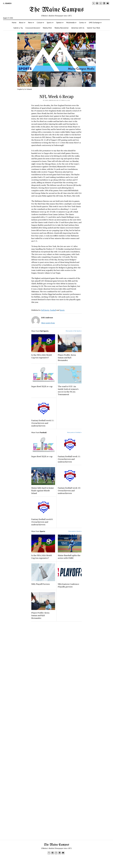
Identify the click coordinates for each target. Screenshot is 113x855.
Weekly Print (47, 28)
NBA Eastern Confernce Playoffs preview (68, 585)
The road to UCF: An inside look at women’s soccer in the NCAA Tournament (68, 390)
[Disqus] (56, 651)
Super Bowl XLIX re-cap (41, 386)
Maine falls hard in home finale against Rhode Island (42, 490)
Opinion (59, 22)
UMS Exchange (94, 22)
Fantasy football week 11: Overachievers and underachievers (42, 423)
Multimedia (70, 22)
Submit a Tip (18, 28)
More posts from (48, 323)
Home (14, 22)
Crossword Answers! (32, 28)
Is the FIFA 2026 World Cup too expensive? (41, 356)
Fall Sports (45, 310)
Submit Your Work (93, 28)
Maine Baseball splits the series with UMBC (69, 556)
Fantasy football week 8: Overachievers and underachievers (42, 522)
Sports (49, 22)
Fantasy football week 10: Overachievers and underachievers (69, 490)
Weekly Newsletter (62, 28)
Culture (39, 22)
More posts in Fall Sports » (74, 331)
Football (53, 310)
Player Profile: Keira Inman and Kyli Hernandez (67, 358)
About (21, 22)
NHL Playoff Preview (40, 584)
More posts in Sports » (75, 531)
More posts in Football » (74, 432)
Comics (81, 22)
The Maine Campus (56, 9)
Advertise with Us (77, 28)
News (30, 22)
